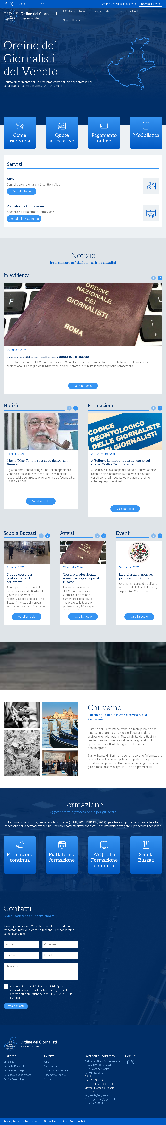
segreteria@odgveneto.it (98, 1095)
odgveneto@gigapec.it (102, 1099)
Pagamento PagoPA (55, 1075)
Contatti (119, 11)
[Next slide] (160, 278)
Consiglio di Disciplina (15, 1070)
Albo (108, 11)
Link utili (134, 11)
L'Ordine (68, 11)
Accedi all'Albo (21, 191)
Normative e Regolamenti (17, 1075)
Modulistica (50, 1066)
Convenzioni (50, 1079)
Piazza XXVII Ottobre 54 (98, 1065)
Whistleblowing (31, 1121)
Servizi (95, 11)
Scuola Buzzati (72, 20)
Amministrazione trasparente (119, 3)
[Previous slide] (153, 278)
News (83, 11)
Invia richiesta (16, 1006)
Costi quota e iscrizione (57, 1070)
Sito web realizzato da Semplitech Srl (65, 1121)
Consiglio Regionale (14, 1066)
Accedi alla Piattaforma (24, 218)
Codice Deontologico (15, 1079)
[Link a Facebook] (6, 3)
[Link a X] (11, 3)
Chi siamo (9, 1061)
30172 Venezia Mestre (97, 1069)
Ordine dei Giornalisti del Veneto (110, 729)
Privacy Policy (12, 1121)
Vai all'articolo (83, 386)
